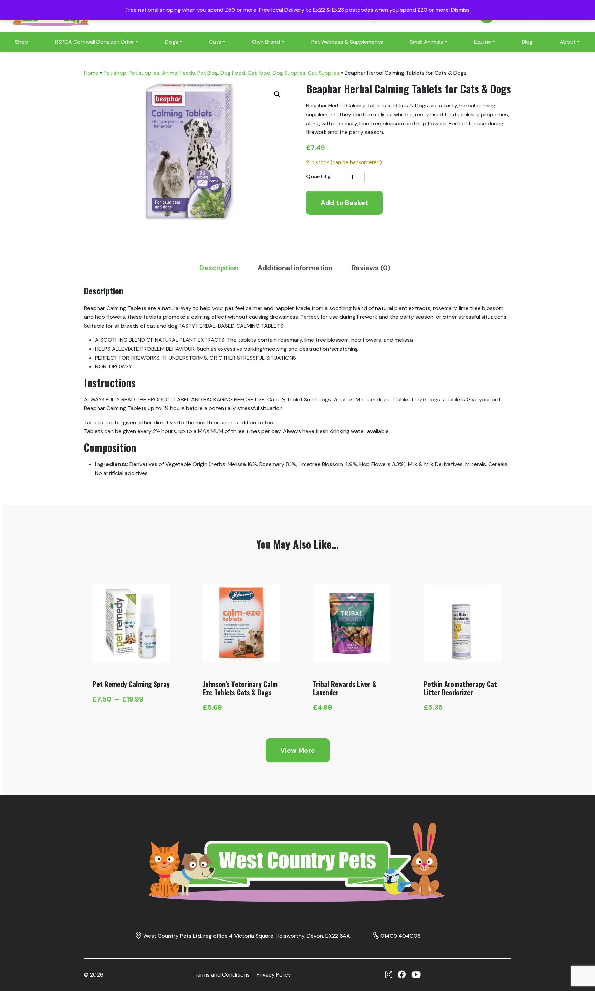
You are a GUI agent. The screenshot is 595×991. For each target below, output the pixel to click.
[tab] (221, 268)
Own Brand (266, 41)
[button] (277, 94)
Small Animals (426, 41)
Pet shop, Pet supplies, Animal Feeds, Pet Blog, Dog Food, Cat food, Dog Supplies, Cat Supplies (222, 72)
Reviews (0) (371, 267)
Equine (482, 41)
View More (297, 750)
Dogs (171, 41)
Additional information (295, 267)
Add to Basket (344, 202)
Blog (527, 41)
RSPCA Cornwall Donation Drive (94, 41)
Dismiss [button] (460, 9)
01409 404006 (400, 935)
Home (91, 72)
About (568, 41)
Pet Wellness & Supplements (347, 41)
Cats (215, 41)
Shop (21, 41)
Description (218, 267)
